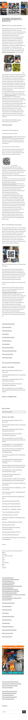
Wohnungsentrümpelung (8, 347)
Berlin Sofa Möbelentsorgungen (12, 225)
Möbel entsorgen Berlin (7, 354)
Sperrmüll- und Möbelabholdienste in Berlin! (12, 522)
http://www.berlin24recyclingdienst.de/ (11, 362)
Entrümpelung (5, 334)
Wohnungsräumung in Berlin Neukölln (10, 501)
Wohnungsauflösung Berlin (8, 324)
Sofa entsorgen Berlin (7, 124)
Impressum (4, 705)
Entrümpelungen (6, 344)
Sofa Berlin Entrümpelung (10, 130)
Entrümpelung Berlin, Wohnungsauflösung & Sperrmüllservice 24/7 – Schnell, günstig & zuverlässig (12, 461)
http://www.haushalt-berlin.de (10, 681)
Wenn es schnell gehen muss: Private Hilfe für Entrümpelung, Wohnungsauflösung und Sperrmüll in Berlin (13, 390)
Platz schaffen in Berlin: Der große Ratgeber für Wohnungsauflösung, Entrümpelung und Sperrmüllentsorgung (13, 450)
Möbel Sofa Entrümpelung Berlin (12, 25)
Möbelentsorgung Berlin (10, 95)
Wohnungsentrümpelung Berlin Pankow (11, 506)
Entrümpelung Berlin (6, 327)
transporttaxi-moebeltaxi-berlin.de (11, 683)
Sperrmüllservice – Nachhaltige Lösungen (11, 509)
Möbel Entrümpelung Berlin (8, 52)
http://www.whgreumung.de (9, 685)
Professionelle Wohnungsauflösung (10, 534)
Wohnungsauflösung (7, 330)
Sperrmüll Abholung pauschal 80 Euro (13, 11)
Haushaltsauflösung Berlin (8, 337)
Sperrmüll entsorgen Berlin (9, 691)
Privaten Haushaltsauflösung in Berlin (10, 512)
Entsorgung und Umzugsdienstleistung (11, 503)
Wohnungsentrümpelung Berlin (9, 183)
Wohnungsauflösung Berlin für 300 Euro (11, 532)
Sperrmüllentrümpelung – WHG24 (10, 515)
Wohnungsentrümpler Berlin (8, 525)
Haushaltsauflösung (6, 340)
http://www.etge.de (7, 687)
